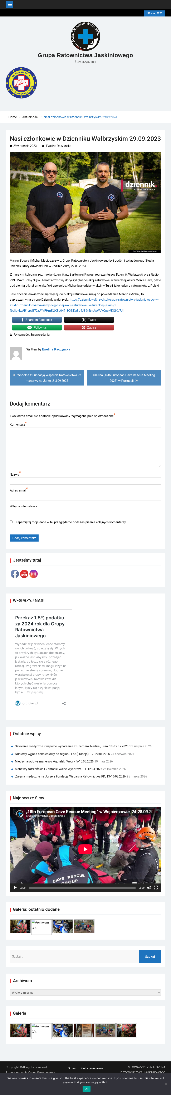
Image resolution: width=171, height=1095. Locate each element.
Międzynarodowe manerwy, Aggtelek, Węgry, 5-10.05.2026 (54, 761)
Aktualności (21, 334)
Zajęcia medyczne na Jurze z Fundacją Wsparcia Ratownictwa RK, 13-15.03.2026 (70, 776)
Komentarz (17, 424)
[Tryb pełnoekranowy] (156, 888)
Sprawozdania (40, 334)
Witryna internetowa (23, 506)
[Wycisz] (149, 888)
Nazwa (14, 474)
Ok (86, 1088)
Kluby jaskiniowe (92, 1068)
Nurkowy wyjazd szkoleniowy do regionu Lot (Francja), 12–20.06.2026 (62, 754)
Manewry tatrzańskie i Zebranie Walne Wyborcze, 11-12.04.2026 (58, 769)
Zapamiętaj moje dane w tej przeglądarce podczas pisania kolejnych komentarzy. (70, 522)
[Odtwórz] (15, 888)
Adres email (18, 490)
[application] (85, 849)
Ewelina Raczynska (58, 145)
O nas (72, 1068)
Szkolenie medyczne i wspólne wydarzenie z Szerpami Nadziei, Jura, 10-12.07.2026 (71, 746)
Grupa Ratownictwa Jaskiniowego (85, 55)
